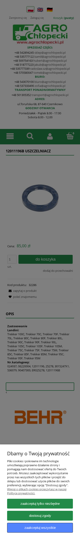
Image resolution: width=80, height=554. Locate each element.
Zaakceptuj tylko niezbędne (40, 503)
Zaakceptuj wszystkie (40, 527)
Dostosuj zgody (40, 515)
